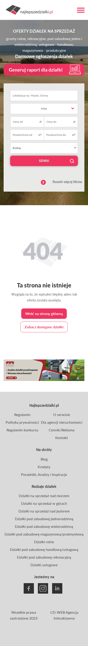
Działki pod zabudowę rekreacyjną (44, 557)
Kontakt (61, 437)
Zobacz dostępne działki (44, 327)
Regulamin (22, 414)
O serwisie (61, 414)
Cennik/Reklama (61, 430)
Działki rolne (44, 542)
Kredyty (44, 467)
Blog (44, 459)
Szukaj (44, 160)
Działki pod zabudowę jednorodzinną (44, 519)
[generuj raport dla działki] (44, 70)
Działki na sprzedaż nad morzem (44, 495)
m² (40, 134)
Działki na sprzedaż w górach (44, 503)
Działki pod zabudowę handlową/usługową (44, 549)
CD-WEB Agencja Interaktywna (64, 615)
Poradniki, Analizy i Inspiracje (44, 474)
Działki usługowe (44, 565)
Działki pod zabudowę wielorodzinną (44, 526)
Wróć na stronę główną (44, 313)
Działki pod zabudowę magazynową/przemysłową (44, 534)
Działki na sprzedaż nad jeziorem (44, 511)
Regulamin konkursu (22, 430)
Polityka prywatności (22, 422)
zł (40, 121)
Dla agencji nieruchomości (61, 422)
